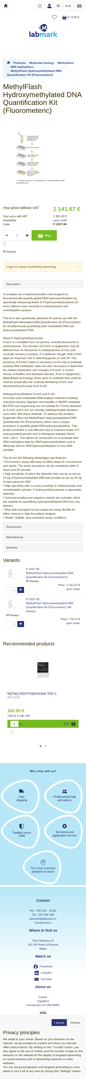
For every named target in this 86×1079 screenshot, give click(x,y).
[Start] (8, 62)
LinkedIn (46, 972)
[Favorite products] (54, 17)
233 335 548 (46, 914)
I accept (59, 1022)
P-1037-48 (32, 599)
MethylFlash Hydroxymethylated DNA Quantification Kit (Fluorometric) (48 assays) (49, 607)
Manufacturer (14, 537)
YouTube (46, 979)
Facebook (46, 966)
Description (13, 284)
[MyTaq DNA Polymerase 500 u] (43, 670)
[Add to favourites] (4, 244)
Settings (75, 1022)
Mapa (43, 948)
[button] (40, 746)
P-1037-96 (32, 569)
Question (12, 547)
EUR (68, 6)
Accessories (13, 526)
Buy (48, 235)
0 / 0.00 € (73, 17)
